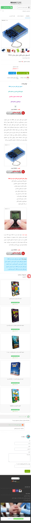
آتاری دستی (13, 261)
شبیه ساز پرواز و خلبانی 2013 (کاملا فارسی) (15, 379)
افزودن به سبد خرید (22, 73)
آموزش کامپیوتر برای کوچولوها (15, 405)
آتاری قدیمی (15, 264)
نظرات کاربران (12, 16)
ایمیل (29, 446)
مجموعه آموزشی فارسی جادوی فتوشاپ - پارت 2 (15, 352)
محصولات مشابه (20, 16)
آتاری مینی (21, 264)
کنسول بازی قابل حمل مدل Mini (14, 259)
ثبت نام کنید (10, 518)
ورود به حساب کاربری (18, 518)
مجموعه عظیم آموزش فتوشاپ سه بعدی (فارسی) (15, 325)
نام (29, 440)
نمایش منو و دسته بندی (22, 7)
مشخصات (27, 16)
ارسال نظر (27, 471)
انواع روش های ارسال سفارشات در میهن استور (21, 498)
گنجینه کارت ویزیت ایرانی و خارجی (15, 298)
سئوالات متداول (27, 496)
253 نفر (10, 73)
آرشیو (24, 277)
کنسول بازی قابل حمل (21, 261)
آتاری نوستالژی (12, 269)
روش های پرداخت (26, 500)
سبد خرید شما (6, 7)
